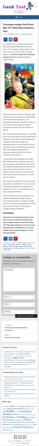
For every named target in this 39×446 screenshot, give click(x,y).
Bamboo (4, 409)
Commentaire (8, 269)
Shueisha (26, 246)
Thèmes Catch (25, 443)
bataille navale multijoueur (11, 389)
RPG (9, 422)
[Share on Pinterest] (16, 41)
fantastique (25, 411)
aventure (34, 406)
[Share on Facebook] (6, 41)
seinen (23, 422)
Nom (5, 297)
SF (27, 422)
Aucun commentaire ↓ (26, 34)
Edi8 (4, 411)
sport (11, 425)
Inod (17, 34)
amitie (17, 406)
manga (29, 244)
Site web (7, 311)
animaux (28, 406)
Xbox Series (10, 430)
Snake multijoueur (9, 381)
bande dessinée (14, 408)
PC (3, 419)
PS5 (30, 420)
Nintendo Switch (30, 417)
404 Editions (5, 406)
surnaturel (30, 424)
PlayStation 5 (20, 420)
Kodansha (33, 414)
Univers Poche (19, 248)
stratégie (26, 424)
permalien (7, 250)
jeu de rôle (22, 414)
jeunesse (28, 414)
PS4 (26, 419)
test (34, 424)
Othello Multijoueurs (10, 385)
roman (4, 422)
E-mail (6, 304)
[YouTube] (20, 437)
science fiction (16, 422)
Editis (13, 244)
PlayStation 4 (10, 420)
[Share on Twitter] (10, 41)
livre (15, 417)
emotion (16, 412)
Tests (23, 243)
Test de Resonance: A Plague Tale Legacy (16, 360)
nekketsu (5, 246)
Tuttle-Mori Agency (7, 427)
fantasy (6, 414)
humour (18, 244)
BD (22, 408)
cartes (32, 409)
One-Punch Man (13, 246)
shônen (20, 246)
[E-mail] (24, 437)
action (4, 244)
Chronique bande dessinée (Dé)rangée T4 (16, 362)
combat (9, 244)
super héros (11, 248)
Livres (20, 243)
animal (21, 406)
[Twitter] (15, 437)
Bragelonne (27, 409)
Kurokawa (24, 244)
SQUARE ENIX (18, 424)
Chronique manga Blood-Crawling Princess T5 (17, 364)
